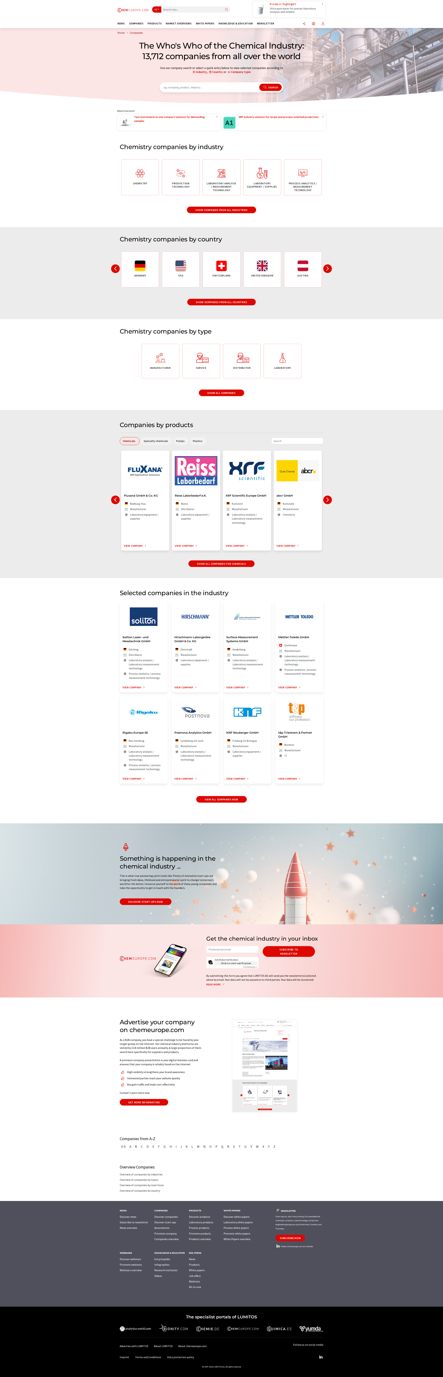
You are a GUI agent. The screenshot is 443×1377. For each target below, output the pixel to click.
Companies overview (166, 1239)
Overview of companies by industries (141, 1174)
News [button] (121, 23)
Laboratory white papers (238, 1222)
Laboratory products (201, 1222)
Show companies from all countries (221, 302)
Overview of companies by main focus (142, 1185)
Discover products (199, 1216)
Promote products (200, 1233)
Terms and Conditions (148, 1357)
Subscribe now (290, 1238)
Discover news (128, 1216)
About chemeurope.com (192, 1346)
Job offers (195, 1276)
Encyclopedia (162, 1259)
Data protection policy (180, 1357)
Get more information (144, 1102)
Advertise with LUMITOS (134, 1346)
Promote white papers (237, 1233)
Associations (161, 1228)
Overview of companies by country (140, 1190)
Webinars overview (131, 1270)
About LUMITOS (163, 1346)
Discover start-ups (165, 1222)
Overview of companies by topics (139, 1179)
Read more (213, 984)
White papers (197, 1270)
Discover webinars (130, 1259)
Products (194, 1264)
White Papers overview (237, 1239)
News (192, 1259)
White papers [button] (205, 23)
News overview (128, 1228)
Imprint (124, 1357)
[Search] (226, 10)
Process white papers (236, 1228)
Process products (199, 1228)
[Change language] (313, 24)
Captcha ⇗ (250, 967)
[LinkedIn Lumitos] (320, 1357)
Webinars (194, 1281)
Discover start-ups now (145, 901)
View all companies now (221, 799)
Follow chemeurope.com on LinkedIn (296, 1246)
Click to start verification (236, 963)
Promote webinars (131, 1264)
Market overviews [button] (179, 23)
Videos (158, 1276)
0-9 (123, 1146)
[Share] (304, 24)
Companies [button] (136, 23)
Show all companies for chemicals (221, 563)
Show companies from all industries (221, 210)
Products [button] (155, 23)
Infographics (162, 1264)
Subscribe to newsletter (288, 951)
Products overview (200, 1239)
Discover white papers (237, 1216)
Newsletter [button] (265, 23)
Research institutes (166, 1270)
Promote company (165, 1233)
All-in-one (195, 1287)
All (155, 9)
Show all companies (221, 393)
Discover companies (166, 1216)
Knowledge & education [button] (236, 23)
